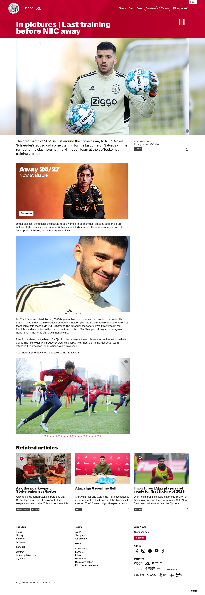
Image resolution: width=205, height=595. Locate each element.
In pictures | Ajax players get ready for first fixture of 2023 (159, 490)
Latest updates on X (26, 555)
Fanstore (151, 8)
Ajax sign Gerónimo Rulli (96, 488)
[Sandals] (152, 575)
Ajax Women (81, 538)
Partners (20, 542)
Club (131, 8)
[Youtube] (156, 551)
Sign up (140, 537)
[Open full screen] (187, 131)
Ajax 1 (78, 532)
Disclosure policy (84, 562)
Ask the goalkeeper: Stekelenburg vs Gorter (36, 490)
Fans (139, 8)
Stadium (20, 538)
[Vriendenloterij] (150, 569)
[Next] (124, 274)
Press (19, 532)
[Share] (187, 149)
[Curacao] (139, 575)
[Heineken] (172, 575)
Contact (20, 552)
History (19, 535)
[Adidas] (38, 8)
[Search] (195, 8)
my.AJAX (20, 558)
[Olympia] (138, 569)
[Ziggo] (29, 8)
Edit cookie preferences (87, 565)
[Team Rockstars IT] (172, 569)
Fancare (79, 552)
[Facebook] (150, 551)
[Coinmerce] (161, 569)
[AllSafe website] (163, 575)
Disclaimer (80, 558)
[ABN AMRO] (157, 563)
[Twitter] (136, 551)
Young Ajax (81, 535)
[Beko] (179, 575)
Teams (122, 8)
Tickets (165, 8)
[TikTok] (163, 551)
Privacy (79, 555)
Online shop (81, 548)
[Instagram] (143, 551)
